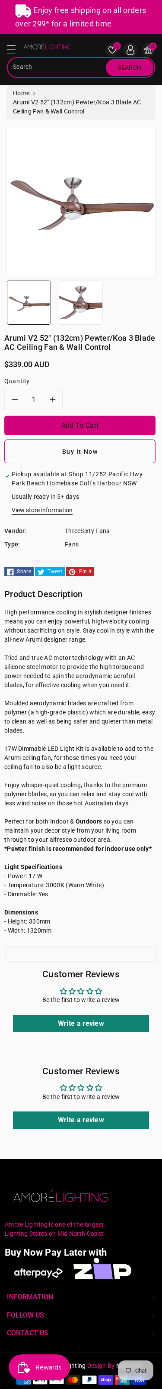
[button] (15, 51)
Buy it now (80, 451)
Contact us (27, 1333)
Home (21, 93)
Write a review (81, 1023)
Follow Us (25, 1315)
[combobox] (57, 67)
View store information (42, 510)
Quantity (17, 381)
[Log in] (130, 50)
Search (130, 67)
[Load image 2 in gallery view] (80, 302)
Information (30, 1297)
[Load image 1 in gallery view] (28, 302)
